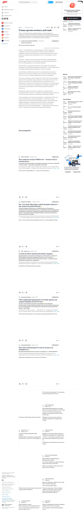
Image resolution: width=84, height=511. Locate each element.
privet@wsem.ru (7, 490)
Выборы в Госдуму (8, 23)
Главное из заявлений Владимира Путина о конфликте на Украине (73, 88)
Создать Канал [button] (76, 172)
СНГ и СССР (7, 34)
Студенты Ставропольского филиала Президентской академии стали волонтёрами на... (75, 128)
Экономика (6, 40)
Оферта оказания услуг (6, 496)
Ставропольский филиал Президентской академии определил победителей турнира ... (74, 143)
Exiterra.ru (6, 508)
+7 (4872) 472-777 (8, 492)
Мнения (20, 27)
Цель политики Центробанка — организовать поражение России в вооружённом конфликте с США (75, 78)
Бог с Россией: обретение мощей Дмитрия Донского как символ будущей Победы (38, 205)
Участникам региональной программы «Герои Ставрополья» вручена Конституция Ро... (74, 138)
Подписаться (55, 41)
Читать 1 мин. (56, 168)
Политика (6, 31)
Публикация (60, 2)
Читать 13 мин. (56, 217)
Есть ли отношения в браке (74, 107)
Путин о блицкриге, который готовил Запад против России (75, 82)
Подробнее (68, 172)
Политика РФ (7, 25)
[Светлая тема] (47, 2)
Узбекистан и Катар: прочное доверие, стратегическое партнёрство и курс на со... (75, 122)
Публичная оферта (5, 494)
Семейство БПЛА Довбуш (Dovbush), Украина (36, 254)
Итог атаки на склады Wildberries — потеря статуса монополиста (38, 160)
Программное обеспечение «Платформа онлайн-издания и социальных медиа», (7, 499)
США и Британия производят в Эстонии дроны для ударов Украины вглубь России (38, 301)
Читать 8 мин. (56, 263)
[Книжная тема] (50, 2)
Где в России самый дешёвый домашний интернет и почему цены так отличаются (75, 117)
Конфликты (6, 37)
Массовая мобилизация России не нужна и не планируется (36, 349)
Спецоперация (7, 28)
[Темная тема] (52, 2)
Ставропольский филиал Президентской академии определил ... (74, 25)
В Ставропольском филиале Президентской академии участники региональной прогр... (74, 133)
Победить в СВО (8, 15)
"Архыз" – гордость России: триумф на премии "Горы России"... (74, 147)
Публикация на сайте (9, 9)
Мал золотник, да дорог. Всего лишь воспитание (75, 102)
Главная (6, 6)
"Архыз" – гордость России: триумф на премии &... (74, 29)
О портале (6, 12)
